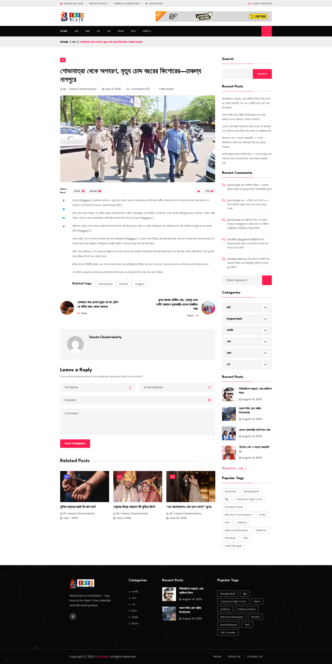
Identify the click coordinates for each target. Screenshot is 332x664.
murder (123, 284)
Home (63, 31)
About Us (234, 656)
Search (228, 59)
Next (190, 316)
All (228, 307)
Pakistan (261, 530)
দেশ (98, 31)
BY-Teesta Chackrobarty (79, 513)
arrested (230, 491)
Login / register (262, 3)
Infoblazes (102, 657)
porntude (233, 185)
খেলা (109, 31)
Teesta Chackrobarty (105, 337)
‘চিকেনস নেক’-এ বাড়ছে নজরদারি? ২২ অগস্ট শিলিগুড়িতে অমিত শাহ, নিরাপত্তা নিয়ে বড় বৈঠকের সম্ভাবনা (244, 142)
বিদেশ (133, 31)
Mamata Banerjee (236, 530)
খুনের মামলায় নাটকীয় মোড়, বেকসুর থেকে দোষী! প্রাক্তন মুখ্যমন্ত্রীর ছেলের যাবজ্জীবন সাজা (177, 304)
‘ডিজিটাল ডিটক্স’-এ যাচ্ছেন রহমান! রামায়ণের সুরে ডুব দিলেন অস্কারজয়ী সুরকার (249, 187)
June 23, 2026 (178, 518)
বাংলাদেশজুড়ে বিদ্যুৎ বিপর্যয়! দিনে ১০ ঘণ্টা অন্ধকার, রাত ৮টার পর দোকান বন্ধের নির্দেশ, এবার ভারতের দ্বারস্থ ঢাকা (247, 158)
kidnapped (105, 284)
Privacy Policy (98, 3)
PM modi (230, 538)
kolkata (242, 522)
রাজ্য (88, 31)
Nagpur (139, 284)
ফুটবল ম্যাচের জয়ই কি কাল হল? (78, 507)
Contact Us (254, 656)
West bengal (233, 546)
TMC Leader (228, 632)
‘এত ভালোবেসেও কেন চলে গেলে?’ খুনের (188, 507)
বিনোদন (121, 31)
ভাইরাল (135, 617)
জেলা (76, 31)
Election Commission (238, 514)
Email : (94, 191)
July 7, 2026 (70, 518)
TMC (246, 538)
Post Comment (75, 443)
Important (234, 319)
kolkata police (247, 609)
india (262, 514)
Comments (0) (140, 89)
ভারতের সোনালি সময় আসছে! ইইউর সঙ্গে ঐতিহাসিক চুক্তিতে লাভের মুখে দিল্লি (248, 263)
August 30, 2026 (73, 3)
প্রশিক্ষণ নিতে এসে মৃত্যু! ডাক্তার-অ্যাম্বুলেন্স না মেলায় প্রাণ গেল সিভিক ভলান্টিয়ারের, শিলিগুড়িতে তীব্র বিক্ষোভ (248, 224)
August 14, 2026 (252, 399)
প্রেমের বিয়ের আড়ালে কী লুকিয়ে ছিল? (134, 507)
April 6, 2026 (113, 89)
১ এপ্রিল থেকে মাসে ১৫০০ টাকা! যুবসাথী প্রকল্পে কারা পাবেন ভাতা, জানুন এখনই (248, 204)
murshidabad (228, 625)
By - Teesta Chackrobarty (79, 89)
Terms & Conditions (126, 3)
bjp (227, 499)
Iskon (257, 601)
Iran (227, 522)
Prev (84, 313)
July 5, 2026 (123, 518)
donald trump (234, 507)
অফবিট (145, 31)
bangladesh (251, 491)
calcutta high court (249, 499)
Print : (77, 191)
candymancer (237, 259)
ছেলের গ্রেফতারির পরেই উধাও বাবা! (254, 430)
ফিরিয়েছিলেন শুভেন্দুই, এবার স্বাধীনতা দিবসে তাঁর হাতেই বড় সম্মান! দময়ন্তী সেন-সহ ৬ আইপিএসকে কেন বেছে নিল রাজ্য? (246, 103)
